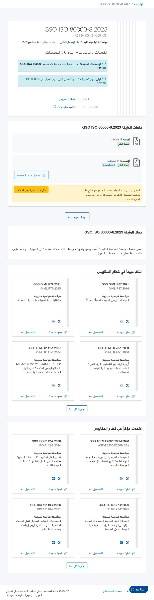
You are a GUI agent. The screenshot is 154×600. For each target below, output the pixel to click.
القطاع (85, 98)
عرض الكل (78, 408)
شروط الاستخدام (112, 590)
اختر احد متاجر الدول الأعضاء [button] (31, 189)
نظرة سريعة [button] (124, 331)
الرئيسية (138, 3)
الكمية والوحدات (66, 106)
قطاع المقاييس (67, 98)
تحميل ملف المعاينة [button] (29, 175)
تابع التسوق (78, 216)
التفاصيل (97, 331)
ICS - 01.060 (90, 106)
